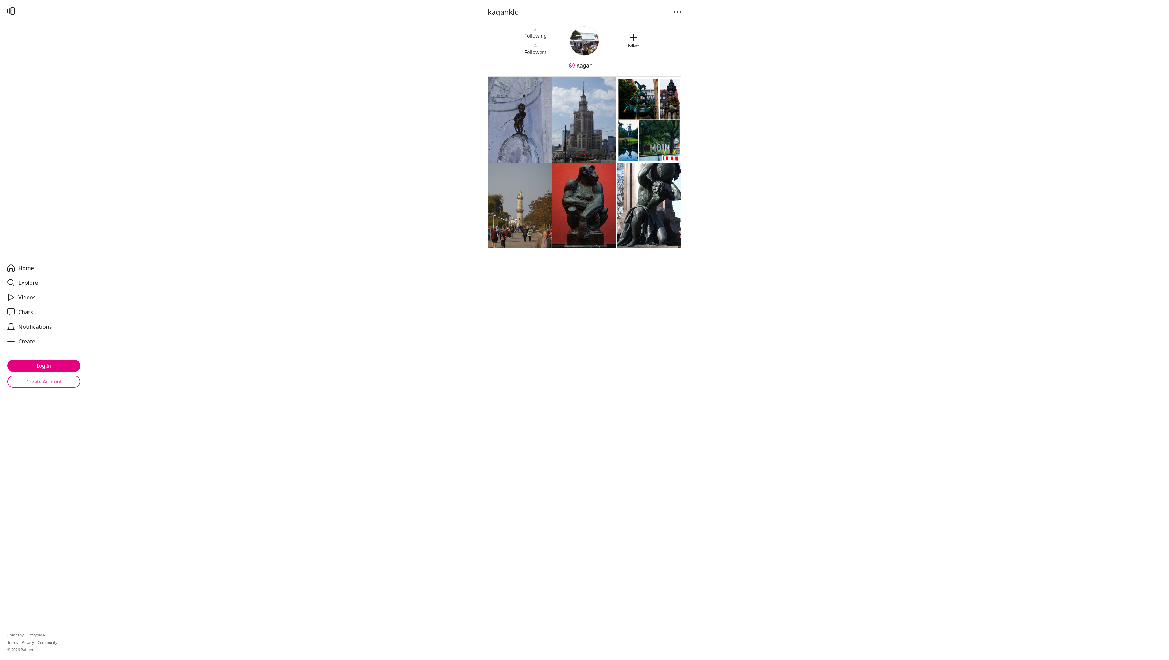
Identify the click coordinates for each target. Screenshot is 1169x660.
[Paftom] (11, 11)
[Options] (677, 12)
